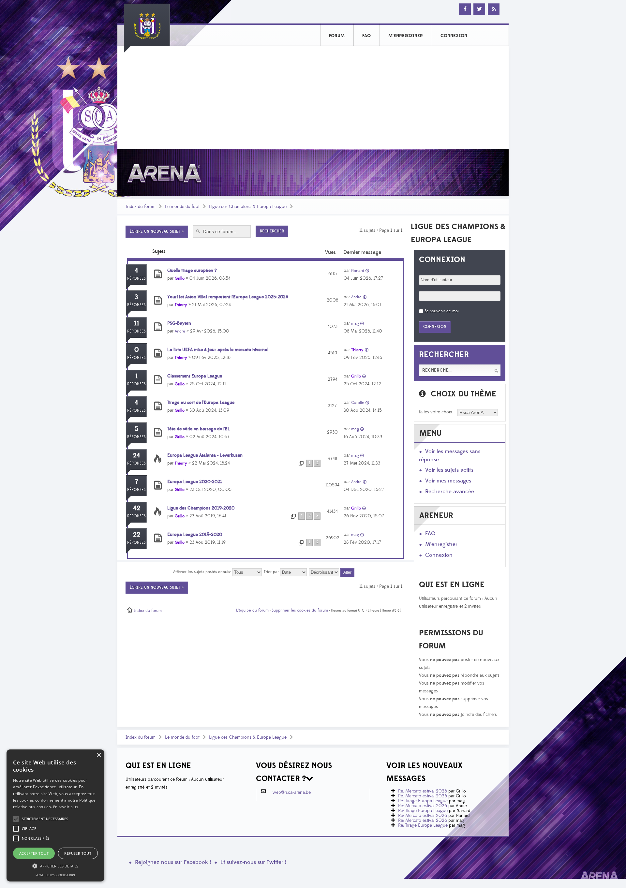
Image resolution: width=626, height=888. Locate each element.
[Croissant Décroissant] (332, 571)
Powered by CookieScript (55, 875)
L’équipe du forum (252, 610)
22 (136, 534)
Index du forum (141, 207)
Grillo (180, 278)
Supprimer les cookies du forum (300, 610)
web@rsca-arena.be (292, 792)
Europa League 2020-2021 (194, 482)
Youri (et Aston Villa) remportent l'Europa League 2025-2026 (227, 297)
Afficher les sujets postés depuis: (202, 571)
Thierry (181, 304)
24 (136, 455)
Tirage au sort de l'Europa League (200, 403)
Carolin (357, 402)
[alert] (55, 815)
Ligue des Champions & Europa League (248, 207)
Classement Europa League (194, 376)
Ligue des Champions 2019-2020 (200, 508)
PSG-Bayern (179, 323)
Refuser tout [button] (77, 853)
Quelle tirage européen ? (192, 271)
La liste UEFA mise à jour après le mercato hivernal (217, 350)
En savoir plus (65, 806)
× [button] (98, 755)
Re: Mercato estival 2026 (422, 791)
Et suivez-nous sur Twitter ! (253, 862)
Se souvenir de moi (442, 311)
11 (136, 323)
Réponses (136, 278)
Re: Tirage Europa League (423, 801)
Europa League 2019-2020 (194, 535)
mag (355, 323)
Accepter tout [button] (34, 853)
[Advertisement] (313, 100)
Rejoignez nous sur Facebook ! (173, 862)
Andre (356, 297)
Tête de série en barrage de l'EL (198, 429)
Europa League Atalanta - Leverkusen (205, 455)
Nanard (357, 270)
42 (136, 508)
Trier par (272, 571)
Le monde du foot (182, 207)
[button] (45, 818)
